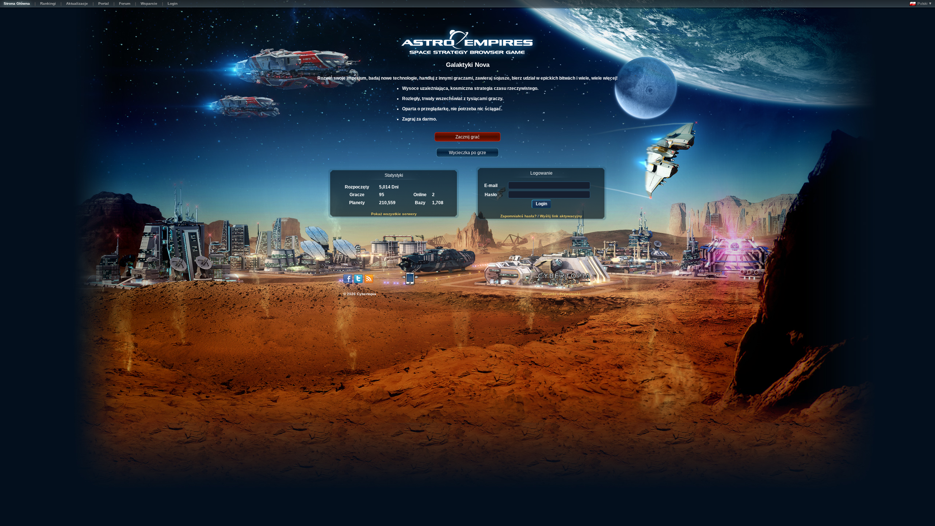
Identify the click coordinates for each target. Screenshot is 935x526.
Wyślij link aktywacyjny (561, 216)
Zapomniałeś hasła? (518, 216)
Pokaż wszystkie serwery (394, 214)
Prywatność (570, 294)
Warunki (549, 294)
